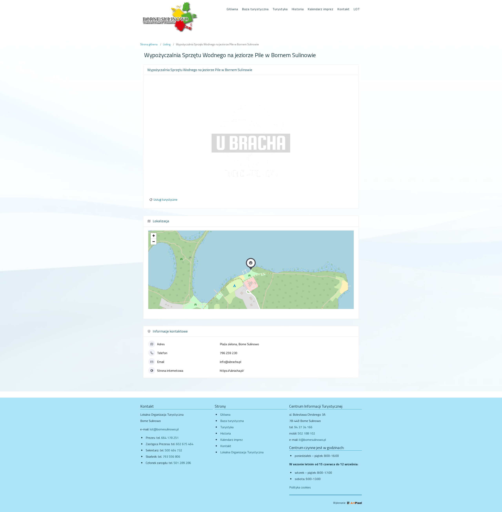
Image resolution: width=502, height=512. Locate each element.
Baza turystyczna (232, 420)
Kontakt (225, 446)
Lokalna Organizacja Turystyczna (242, 452)
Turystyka (227, 427)
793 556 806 (171, 456)
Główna (225, 414)
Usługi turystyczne (165, 199)
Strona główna (148, 44)
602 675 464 (184, 444)
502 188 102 (306, 433)
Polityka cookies (300, 487)
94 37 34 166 (303, 427)
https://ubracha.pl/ (232, 370)
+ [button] (153, 235)
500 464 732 (173, 450)
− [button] (153, 241)
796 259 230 (228, 353)
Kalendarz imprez (231, 439)
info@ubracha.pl (230, 361)
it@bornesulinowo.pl (312, 439)
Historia (225, 433)
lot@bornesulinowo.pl (164, 429)
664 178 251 (170, 437)
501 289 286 (182, 462)
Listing (166, 44)
